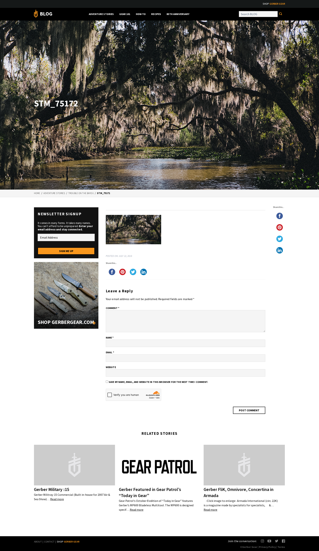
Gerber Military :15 (51, 489)
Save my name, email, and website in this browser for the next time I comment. (158, 382)
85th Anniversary (178, 14)
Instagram (262, 541)
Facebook (283, 541)
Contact (49, 541)
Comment (112, 308)
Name (110, 337)
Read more (57, 499)
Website (111, 367)
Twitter (276, 541)
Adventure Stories (101, 14)
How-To (141, 14)
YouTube (269, 541)
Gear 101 (124, 14)
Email (110, 352)
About (38, 541)
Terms (281, 547)
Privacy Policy (267, 547)
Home (37, 193)
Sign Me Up (66, 251)
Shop (274, 3)
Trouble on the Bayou (81, 193)
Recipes (156, 14)
